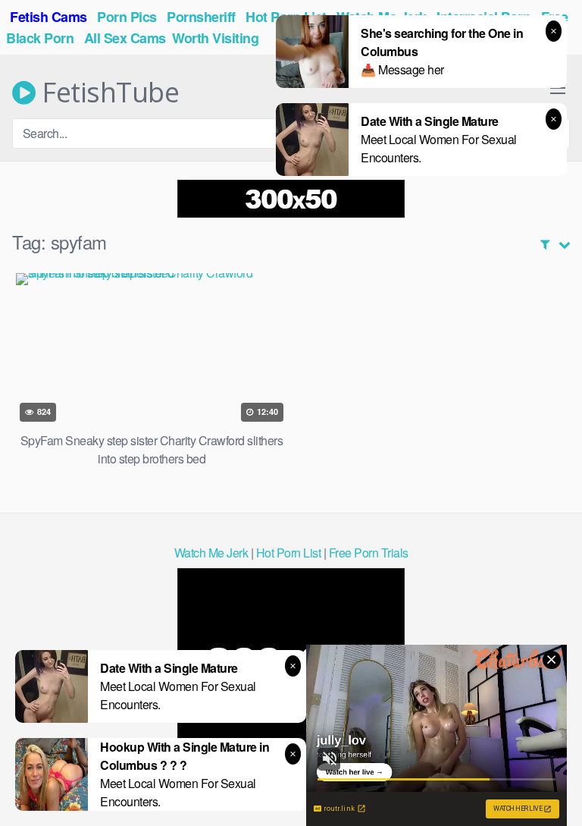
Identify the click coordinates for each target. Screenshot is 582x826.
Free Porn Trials (368, 552)
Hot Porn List (288, 552)
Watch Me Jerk (211, 552)
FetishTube (107, 92)
